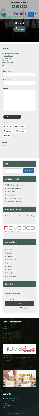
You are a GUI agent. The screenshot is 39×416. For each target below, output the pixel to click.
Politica (9, 266)
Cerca (6, 163)
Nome (7, 71)
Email (7, 80)
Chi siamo (5, 329)
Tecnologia (9, 270)
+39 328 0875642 (8, 56)
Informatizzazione (11, 260)
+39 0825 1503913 (9, 401)
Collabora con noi (7, 333)
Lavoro (8, 263)
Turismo (9, 273)
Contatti (5, 338)
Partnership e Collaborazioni (14, 202)
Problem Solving (11, 192)
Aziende (9, 253)
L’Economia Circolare (12, 195)
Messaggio (5, 88)
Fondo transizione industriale (14, 198)
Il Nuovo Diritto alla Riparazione (15, 185)
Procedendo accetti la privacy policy (20, 308)
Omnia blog (5, 335)
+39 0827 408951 (8, 58)
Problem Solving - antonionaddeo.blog (14, 216)
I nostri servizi (6, 331)
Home (4, 326)
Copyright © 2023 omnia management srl (19, 414)
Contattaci (12, 117)
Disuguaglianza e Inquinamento (15, 188)
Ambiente (9, 250)
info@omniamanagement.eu (12, 54)
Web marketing (11, 276)
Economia (9, 256)
